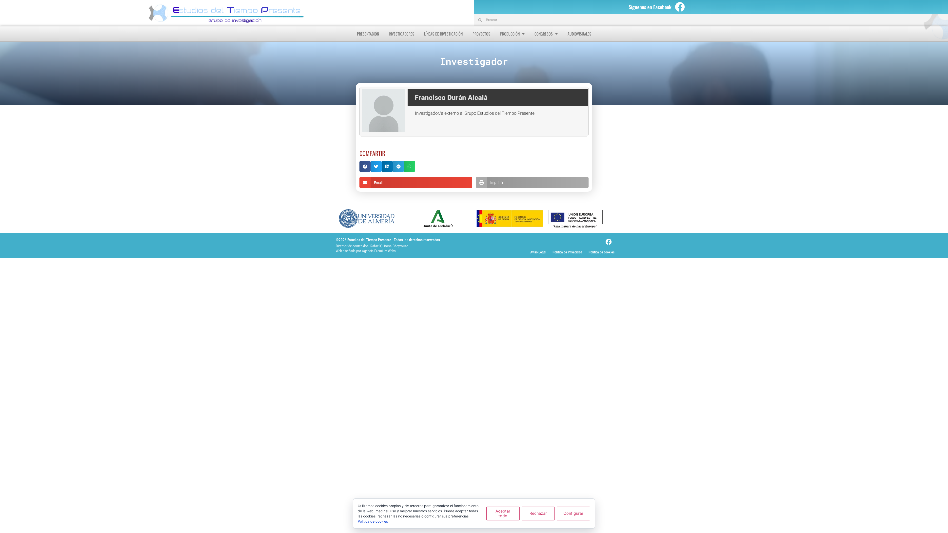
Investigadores (401, 33)
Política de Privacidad (567, 252)
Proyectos (481, 33)
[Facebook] (680, 7)
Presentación (368, 33)
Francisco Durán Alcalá (451, 98)
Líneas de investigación (443, 33)
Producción (510, 33)
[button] (365, 166)
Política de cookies (601, 252)
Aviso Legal (538, 252)
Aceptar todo (502, 513)
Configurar (573, 513)
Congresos (543, 33)
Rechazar (538, 513)
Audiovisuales (579, 33)
